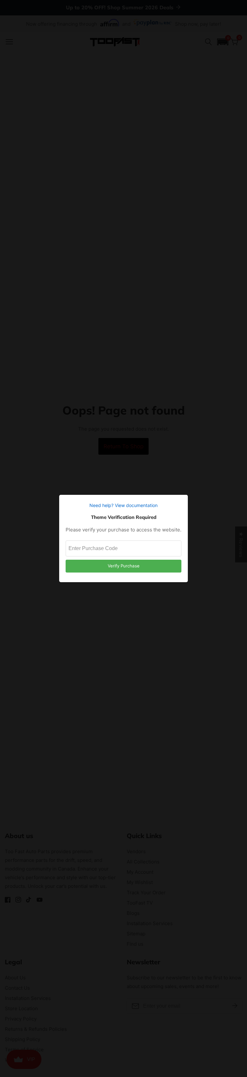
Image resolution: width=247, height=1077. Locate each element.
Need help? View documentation (123, 505)
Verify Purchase (124, 565)
